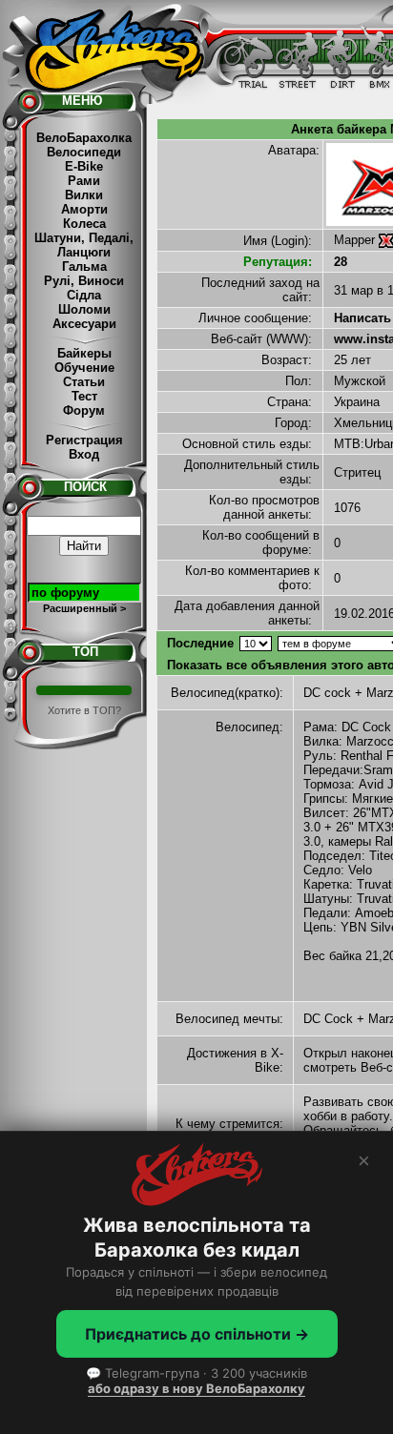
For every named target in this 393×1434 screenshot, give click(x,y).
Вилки (84, 195)
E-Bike (84, 166)
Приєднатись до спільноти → (197, 1333)
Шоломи (84, 309)
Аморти (84, 209)
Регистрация (84, 440)
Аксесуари (84, 324)
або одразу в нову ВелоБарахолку (196, 1388)
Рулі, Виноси (84, 281)
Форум (84, 410)
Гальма (84, 266)
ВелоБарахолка (84, 138)
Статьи (84, 382)
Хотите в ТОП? (84, 710)
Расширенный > (84, 608)
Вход (84, 454)
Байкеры (84, 353)
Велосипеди (84, 152)
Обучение (84, 367)
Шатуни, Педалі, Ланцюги (84, 245)
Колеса (84, 223)
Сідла (84, 295)
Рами (84, 181)
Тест (84, 396)
